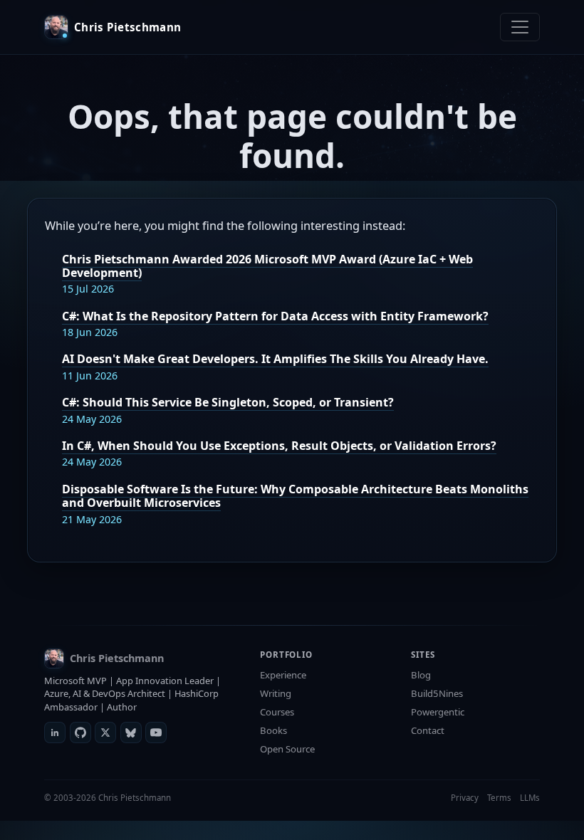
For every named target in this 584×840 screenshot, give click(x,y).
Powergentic (437, 711)
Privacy (465, 797)
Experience (283, 674)
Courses (277, 711)
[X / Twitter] (105, 732)
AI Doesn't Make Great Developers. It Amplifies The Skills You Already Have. (275, 359)
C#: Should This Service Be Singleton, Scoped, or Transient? (228, 402)
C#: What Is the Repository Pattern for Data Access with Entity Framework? (275, 316)
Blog (421, 674)
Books (273, 730)
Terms (499, 797)
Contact (427, 730)
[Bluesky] (131, 732)
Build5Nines (437, 693)
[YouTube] (156, 732)
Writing (275, 693)
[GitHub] (80, 732)
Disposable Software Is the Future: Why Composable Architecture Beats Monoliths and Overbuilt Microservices (295, 495)
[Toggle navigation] (520, 27)
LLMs (530, 797)
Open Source (287, 748)
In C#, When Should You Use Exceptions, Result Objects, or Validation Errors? (279, 445)
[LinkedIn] (55, 732)
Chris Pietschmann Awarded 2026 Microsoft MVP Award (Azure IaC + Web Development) (267, 265)
